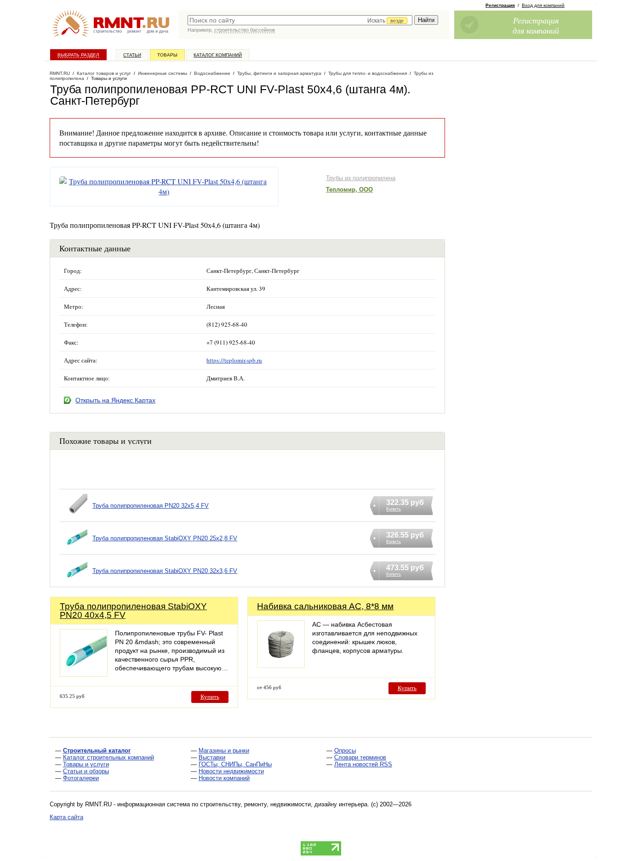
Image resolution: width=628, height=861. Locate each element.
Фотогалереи (81, 778)
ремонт (134, 31)
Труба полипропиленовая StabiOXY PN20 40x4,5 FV (133, 610)
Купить (209, 696)
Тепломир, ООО (349, 189)
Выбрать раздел (78, 54)
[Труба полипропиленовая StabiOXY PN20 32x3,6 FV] (75, 582)
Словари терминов (360, 757)
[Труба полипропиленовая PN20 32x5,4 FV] (75, 517)
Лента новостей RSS (363, 764)
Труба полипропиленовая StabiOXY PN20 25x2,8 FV (164, 538)
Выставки (212, 757)
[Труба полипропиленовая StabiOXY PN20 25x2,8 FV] (75, 549)
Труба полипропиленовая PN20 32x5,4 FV (150, 505)
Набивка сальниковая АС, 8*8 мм (325, 606)
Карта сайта (66, 817)
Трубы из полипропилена (360, 178)
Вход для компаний (543, 5)
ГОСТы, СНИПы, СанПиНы (235, 764)
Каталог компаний (218, 54)
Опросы (345, 750)
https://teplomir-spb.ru (234, 360)
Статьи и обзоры (86, 771)
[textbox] (300, 20)
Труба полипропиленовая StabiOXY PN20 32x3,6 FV (164, 570)
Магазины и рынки (224, 750)
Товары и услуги (86, 764)
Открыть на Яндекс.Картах (115, 400)
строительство (107, 31)
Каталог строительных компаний (108, 757)
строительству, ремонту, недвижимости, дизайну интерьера (283, 804)
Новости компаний (224, 778)
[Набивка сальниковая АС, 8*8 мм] (280, 665)
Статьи (132, 54)
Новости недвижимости (231, 771)
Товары (167, 54)
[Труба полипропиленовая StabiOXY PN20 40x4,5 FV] (83, 674)
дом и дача (157, 31)
